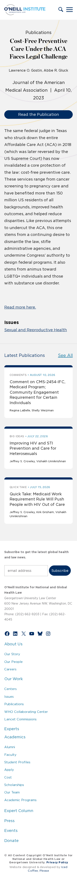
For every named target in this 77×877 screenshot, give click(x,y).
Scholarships (14, 785)
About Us (13, 644)
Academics (14, 737)
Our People (13, 662)
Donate (11, 841)
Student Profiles (17, 762)
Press (9, 821)
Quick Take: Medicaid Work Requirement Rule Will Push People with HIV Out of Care (37, 499)
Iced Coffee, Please (48, 868)
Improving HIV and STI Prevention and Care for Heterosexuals (33, 448)
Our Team (12, 792)
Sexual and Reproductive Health (35, 330)
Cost (8, 777)
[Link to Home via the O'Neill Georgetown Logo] (24, 14)
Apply (9, 769)
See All (65, 355)
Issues (9, 696)
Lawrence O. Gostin (25, 70)
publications (38, 32)
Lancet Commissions (20, 719)
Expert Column (18, 811)
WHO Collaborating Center (26, 712)
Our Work (13, 679)
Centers (10, 689)
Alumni (9, 747)
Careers (10, 669)
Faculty (10, 754)
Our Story (12, 654)
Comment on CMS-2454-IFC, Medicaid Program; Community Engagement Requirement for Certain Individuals (37, 392)
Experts (11, 729)
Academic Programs (20, 800)
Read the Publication (38, 114)
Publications (14, 704)
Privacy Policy (57, 862)
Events (11, 830)
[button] (60, 10)
